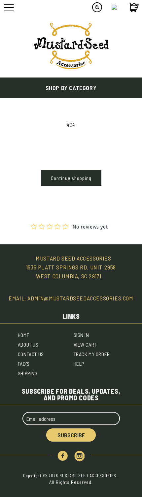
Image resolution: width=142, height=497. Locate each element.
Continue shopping (71, 178)
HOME (23, 335)
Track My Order (92, 354)
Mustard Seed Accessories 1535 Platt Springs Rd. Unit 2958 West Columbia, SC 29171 (71, 267)
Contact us (31, 354)
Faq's (24, 363)
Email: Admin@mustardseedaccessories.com (71, 298)
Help (79, 363)
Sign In (81, 335)
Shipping (28, 373)
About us (28, 344)
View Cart (85, 344)
